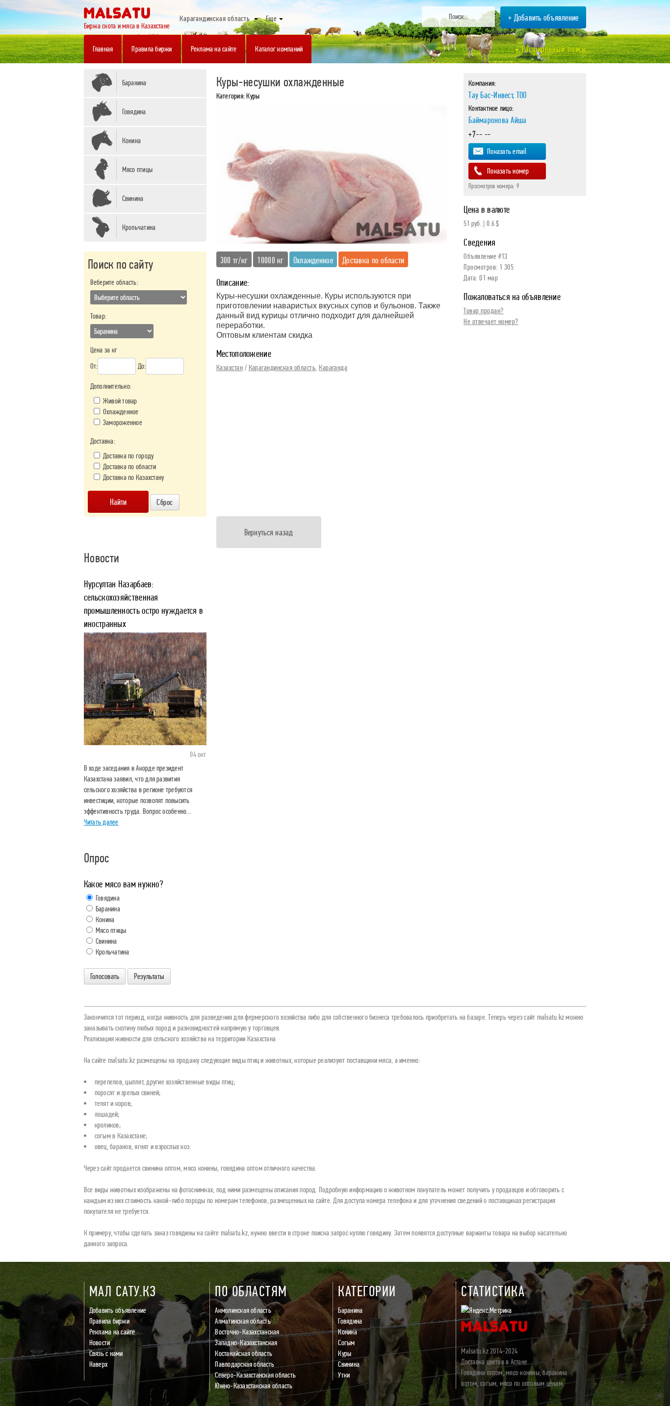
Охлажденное (121, 411)
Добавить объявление (118, 1310)
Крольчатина (139, 227)
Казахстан (229, 367)
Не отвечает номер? (491, 321)
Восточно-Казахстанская (247, 1331)
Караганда (333, 367)
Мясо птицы (137, 169)
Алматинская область (243, 1321)
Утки (344, 1375)
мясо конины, (523, 1372)
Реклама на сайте (112, 1331)
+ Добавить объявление (543, 17)
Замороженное (122, 422)
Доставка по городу (128, 455)
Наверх (98, 1364)
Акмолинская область (243, 1310)
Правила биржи (109, 1321)
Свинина (133, 198)
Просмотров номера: (493, 186)
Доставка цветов (482, 1361)
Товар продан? (483, 310)
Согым (346, 1342)
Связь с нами (106, 1353)
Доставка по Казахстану (133, 477)
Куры (344, 1353)
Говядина (134, 111)
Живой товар (120, 400)
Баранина (134, 82)
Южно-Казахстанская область (253, 1385)
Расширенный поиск (552, 49)
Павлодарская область (244, 1364)
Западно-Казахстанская (246, 1342)
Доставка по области (129, 466)
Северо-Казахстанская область (255, 1375)
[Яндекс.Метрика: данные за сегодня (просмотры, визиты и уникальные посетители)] (486, 1310)
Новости (99, 1342)
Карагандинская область (282, 367)
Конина (131, 140)
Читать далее (101, 822)
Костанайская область (243, 1353)
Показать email (506, 151)
